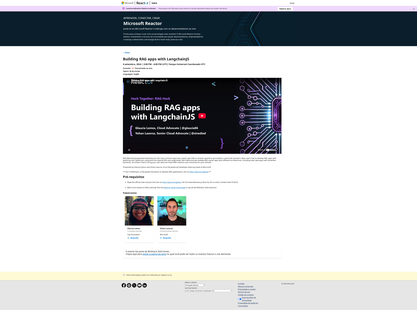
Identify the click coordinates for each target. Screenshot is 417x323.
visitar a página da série (154, 254)
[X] (134, 285)
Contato (241, 283)
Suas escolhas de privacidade (249, 299)
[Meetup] (129, 285)
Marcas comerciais (245, 286)
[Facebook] (124, 285)
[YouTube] (139, 285)
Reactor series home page (174, 187)
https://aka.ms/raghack (199, 172)
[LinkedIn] (145, 285)
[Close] (414, 9)
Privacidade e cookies (247, 289)
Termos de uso (244, 292)
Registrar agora (285, 9)
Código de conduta (246, 295)
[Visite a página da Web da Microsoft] (128, 3)
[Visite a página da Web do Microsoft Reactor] (142, 3)
